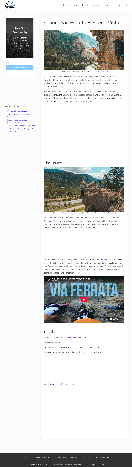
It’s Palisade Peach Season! (17, 111)
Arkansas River (107, 260)
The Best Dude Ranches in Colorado (21, 126)
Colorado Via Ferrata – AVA (108, 213)
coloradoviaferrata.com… (63, 384)
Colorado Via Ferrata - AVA (100, 71)
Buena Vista (70, 337)
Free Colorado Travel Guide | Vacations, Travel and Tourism (65, 465)
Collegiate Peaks (51, 221)
